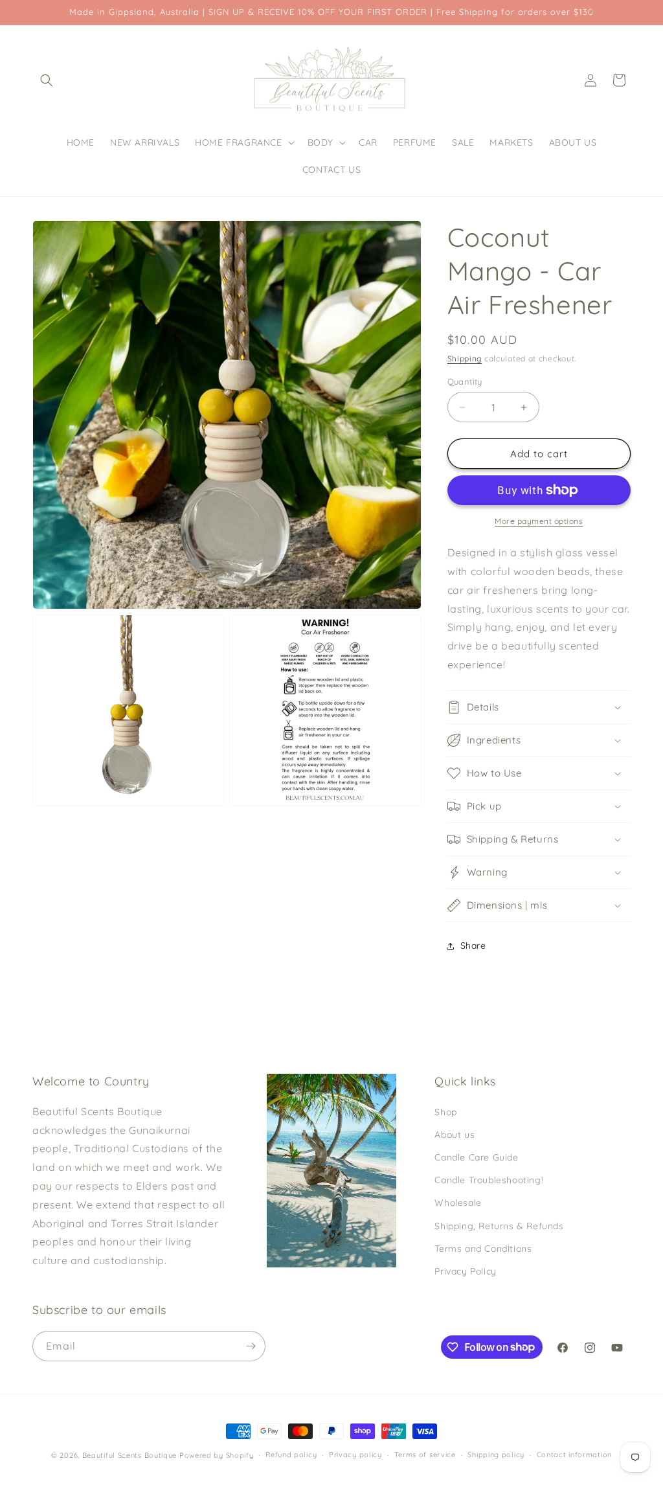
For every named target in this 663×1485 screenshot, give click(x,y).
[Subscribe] (250, 1346)
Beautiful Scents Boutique (129, 1455)
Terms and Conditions (483, 1248)
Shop (445, 1112)
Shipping (464, 358)
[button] (46, 80)
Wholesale (457, 1202)
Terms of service (425, 1454)
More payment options (539, 521)
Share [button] (473, 945)
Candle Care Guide (476, 1157)
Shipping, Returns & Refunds (498, 1226)
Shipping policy (495, 1454)
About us (454, 1134)
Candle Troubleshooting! (488, 1180)
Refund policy (291, 1454)
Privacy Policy (465, 1271)
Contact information (574, 1454)
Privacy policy (355, 1454)
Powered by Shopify (216, 1455)
